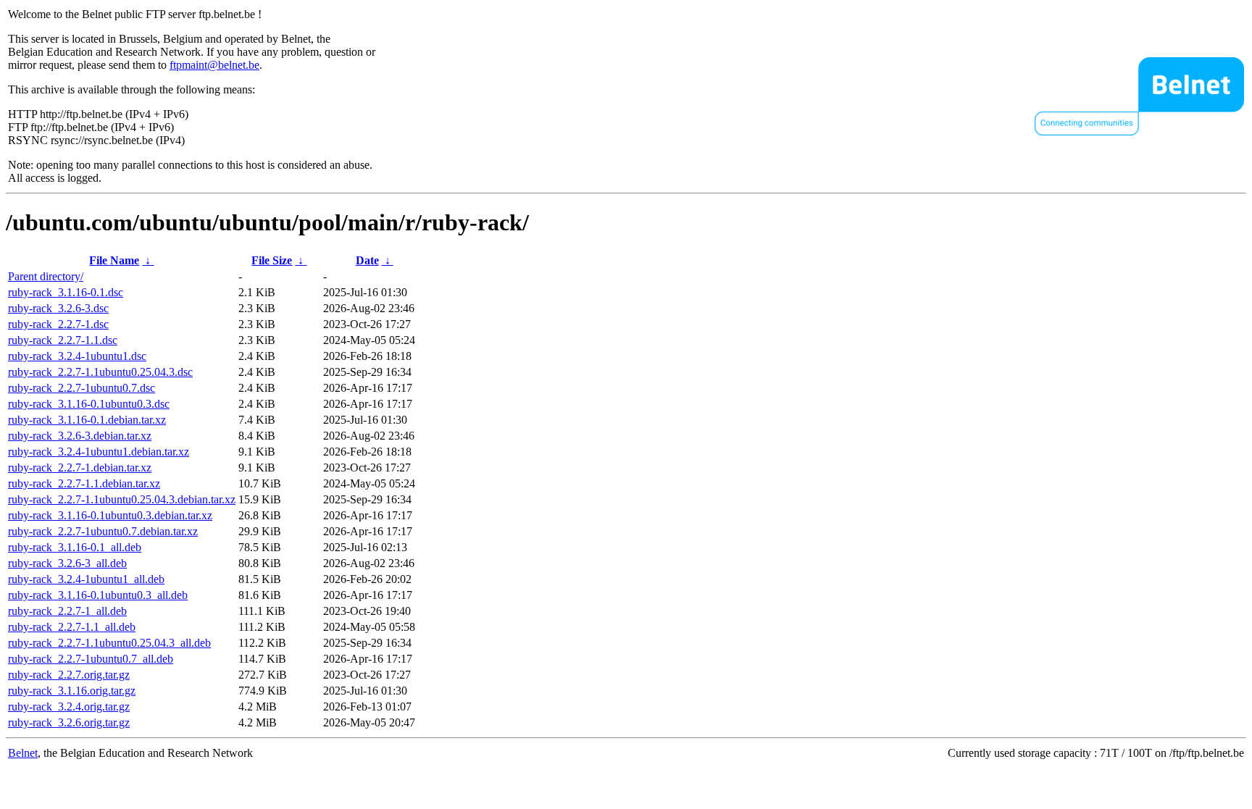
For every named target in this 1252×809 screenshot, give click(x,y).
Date (367, 260)
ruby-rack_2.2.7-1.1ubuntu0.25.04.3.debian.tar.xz (121, 499)
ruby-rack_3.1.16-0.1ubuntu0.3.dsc (89, 404)
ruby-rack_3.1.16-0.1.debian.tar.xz (87, 420)
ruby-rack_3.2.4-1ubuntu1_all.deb (86, 579)
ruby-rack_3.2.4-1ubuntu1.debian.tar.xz (98, 451)
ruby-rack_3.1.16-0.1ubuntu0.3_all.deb (98, 595)
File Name (114, 260)
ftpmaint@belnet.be (214, 65)
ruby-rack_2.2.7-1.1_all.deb (71, 627)
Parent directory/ (45, 276)
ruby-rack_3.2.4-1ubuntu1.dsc (77, 356)
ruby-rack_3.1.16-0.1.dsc (65, 292)
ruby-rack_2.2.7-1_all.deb (67, 611)
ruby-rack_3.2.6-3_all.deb (67, 563)
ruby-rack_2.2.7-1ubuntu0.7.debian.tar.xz (103, 531)
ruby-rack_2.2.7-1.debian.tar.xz (79, 467)
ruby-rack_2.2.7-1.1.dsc (62, 340)
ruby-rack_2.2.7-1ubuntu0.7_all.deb (90, 659)
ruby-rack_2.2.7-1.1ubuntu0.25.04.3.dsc (100, 372)
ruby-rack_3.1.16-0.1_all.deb (74, 547)
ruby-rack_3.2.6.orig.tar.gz (69, 722)
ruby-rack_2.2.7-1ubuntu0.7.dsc (81, 388)
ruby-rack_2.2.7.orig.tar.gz (69, 674)
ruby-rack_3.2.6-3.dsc (58, 308)
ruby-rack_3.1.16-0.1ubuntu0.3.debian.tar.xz (110, 515)
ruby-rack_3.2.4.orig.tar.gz (69, 706)
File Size (271, 260)
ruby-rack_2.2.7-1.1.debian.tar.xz (84, 483)
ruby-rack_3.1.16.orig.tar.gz (71, 690)
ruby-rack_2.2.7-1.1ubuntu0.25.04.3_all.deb (109, 643)
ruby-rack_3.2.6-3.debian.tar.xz (79, 435)
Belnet (23, 753)
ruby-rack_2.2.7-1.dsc (58, 324)
